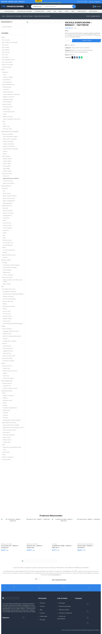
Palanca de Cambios (7, 277)
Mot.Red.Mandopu (7, 245)
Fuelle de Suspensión (8, 296)
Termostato (6, 89)
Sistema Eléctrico (93, 11)
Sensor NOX (6, 176)
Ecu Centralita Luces (8, 242)
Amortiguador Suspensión (9, 291)
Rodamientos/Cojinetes (9, 306)
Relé (4, 235)
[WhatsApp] (81, 57)
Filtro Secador (5, 47)
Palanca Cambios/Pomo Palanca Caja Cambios (12, 280)
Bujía (4, 237)
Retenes (5, 308)
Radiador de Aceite (8, 116)
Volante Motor (6, 272)
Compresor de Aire (7, 383)
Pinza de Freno (7, 321)
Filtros (60, 11)
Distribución (5, 72)
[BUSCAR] (23, 26)
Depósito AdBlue (7, 158)
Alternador (5, 208)
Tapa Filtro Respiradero (9, 435)
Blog (16, 1)
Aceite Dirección (7, 353)
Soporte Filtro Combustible (10, 139)
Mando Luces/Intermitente (10, 196)
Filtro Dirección (6, 52)
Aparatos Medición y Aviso (9, 255)
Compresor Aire (7, 386)
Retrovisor (5, 417)
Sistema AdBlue (6, 156)
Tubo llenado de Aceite (9, 111)
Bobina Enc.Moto (7, 240)
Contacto (21, 1)
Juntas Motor (6, 432)
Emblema (5, 398)
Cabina (3, 393)
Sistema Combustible (7, 134)
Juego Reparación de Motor (9, 422)
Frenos (66, 11)
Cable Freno (6, 375)
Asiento (5, 403)
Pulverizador (6, 218)
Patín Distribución (7, 82)
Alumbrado (5, 188)
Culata (4, 449)
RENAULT (74, 50)
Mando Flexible (7, 284)
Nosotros (4, 1)
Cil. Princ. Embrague (8, 275)
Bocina (4, 233)
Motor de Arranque (8, 210)
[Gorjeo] (72, 57)
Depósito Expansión (8, 92)
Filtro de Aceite (6, 40)
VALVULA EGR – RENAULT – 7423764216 (85, 546)
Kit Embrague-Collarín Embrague (11, 265)
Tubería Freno (6, 368)
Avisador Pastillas (7, 318)
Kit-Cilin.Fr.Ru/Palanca (8, 378)
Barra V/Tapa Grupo (8, 301)
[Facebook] (75, 57)
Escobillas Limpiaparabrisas (10, 408)
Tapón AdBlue (6, 168)
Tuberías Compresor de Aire (10, 388)
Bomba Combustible (8, 141)
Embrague (4, 262)
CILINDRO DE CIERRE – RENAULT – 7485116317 (62, 546)
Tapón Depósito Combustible (10, 149)
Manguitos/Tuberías (8, 99)
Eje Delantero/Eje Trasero (8, 289)
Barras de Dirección (8, 348)
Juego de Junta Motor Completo (11, 425)
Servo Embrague (7, 270)
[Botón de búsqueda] (74, 6)
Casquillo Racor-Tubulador (9, 341)
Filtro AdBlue (5, 57)
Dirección (4, 343)
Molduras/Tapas (7, 333)
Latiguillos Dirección (8, 351)
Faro (4, 191)
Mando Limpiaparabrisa (9, 200)
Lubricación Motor (6, 104)
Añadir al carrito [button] (13, 539)
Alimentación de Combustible (24, 11)
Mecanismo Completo (8, 360)
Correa (4, 74)
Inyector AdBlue (7, 163)
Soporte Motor (7, 437)
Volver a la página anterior (93, 16)
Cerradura (5, 412)
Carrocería (5, 415)
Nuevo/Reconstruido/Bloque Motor (12, 447)
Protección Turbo (7, 129)
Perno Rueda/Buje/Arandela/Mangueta (13, 323)
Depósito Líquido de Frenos (10, 371)
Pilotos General (7, 193)
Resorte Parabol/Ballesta (9, 299)
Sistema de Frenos (7, 366)
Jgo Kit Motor (6, 452)
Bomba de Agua (7, 87)
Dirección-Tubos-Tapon (9, 356)
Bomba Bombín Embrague (10, 267)
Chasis (49, 11)
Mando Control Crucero (9, 198)
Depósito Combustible (8, 146)
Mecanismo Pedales (7, 358)
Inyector (5, 154)
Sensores (5, 257)
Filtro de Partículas (7, 67)
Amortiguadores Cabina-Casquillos (12, 420)
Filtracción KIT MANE (7, 64)
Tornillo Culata (6, 442)
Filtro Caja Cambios (7, 62)
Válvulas (5, 373)
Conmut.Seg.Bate (7, 228)
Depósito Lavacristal (8, 395)
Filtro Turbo (5, 54)
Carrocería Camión (39, 11)
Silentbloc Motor (7, 440)
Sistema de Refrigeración (8, 84)
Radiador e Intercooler (8, 97)
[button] (38, 1)
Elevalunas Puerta (7, 400)
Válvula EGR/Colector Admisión (42, 16)
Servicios (11, 1)
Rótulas (5, 304)
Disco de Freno (7, 311)
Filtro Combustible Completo (10, 136)
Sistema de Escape (28, 16)
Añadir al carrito (87, 40)
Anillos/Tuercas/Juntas (8, 183)
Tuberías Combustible (8, 144)
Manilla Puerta (6, 410)
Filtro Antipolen (6, 50)
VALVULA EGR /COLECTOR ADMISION (76, 52)
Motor (73, 11)
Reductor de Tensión (8, 213)
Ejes (55, 11)
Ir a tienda (58, 2)
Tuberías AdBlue (7, 161)
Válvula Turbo (6, 126)
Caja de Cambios (6, 459)
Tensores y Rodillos (8, 77)
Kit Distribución (7, 79)
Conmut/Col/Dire (7, 225)
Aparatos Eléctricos (7, 205)
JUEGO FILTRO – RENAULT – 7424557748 (35, 546)
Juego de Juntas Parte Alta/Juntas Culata (13, 427)
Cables (4, 220)
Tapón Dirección (7, 346)
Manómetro (6, 230)
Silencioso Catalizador (7, 457)
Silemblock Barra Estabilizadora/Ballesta (13, 294)
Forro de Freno (7, 313)
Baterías (5, 252)
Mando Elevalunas (7, 203)
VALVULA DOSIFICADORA (84, 50)
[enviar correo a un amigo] (77, 57)
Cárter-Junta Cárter (8, 106)
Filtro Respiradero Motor (8, 59)
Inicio (3, 16)
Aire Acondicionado (9, 11)
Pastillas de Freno (7, 316)
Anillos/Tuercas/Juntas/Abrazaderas (12, 336)
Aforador (5, 151)
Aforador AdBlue (7, 171)
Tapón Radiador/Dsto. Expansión (11, 94)
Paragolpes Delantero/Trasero (11, 331)
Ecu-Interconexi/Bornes (9, 250)
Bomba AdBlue (7, 166)
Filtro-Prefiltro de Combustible (10, 42)
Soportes (5, 338)
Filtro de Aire (5, 45)
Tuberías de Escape (8, 181)
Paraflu (4, 114)
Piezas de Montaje (7, 328)
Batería (4, 247)
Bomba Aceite (6, 109)
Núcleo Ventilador (7, 102)
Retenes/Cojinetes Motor (9, 430)
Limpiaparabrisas (7, 215)
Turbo (3, 121)
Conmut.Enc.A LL (7, 223)
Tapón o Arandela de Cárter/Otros (11, 119)
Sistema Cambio (82, 11)
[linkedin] (79, 57)
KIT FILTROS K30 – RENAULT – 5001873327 (10, 546)
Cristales (5, 405)
